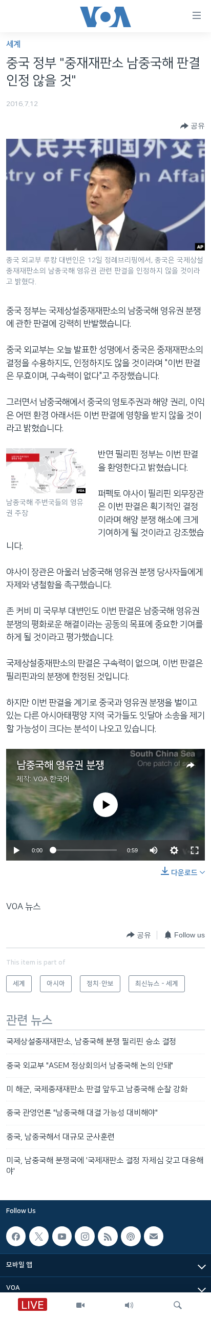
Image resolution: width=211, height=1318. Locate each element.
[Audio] (129, 1305)
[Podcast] (130, 1236)
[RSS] (107, 1236)
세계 (13, 44)
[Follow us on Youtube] (62, 1236)
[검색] (177, 1305)
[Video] (80, 1305)
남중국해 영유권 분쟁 (60, 765)
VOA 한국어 (51, 779)
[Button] (192, 126)
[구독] (153, 1236)
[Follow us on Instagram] (84, 1236)
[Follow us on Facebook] (16, 1236)
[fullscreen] (194, 850)
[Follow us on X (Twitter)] (39, 1236)
